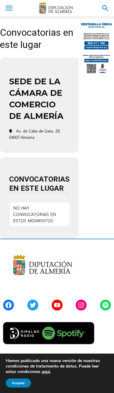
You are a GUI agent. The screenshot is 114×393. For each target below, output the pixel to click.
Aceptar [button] (18, 383)
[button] (105, 8)
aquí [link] (46, 372)
